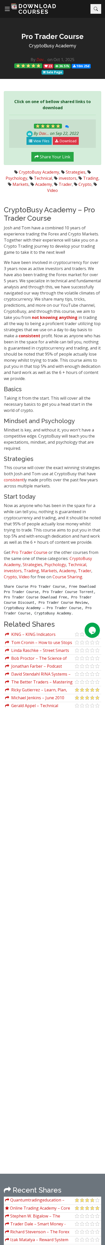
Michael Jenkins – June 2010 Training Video (34, 698)
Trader (65, 184)
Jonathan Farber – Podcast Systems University (33, 666)
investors (67, 178)
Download (67, 140)
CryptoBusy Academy (52, 45)
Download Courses (37, 9)
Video (52, 190)
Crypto (84, 184)
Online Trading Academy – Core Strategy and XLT (37, 1208)
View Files (40, 140)
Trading (90, 178)
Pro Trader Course (29, 552)
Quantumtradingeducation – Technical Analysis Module (34, 1200)
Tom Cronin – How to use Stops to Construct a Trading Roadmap (38, 643)
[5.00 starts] (28, 65)
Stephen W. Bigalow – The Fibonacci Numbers (32, 1216)
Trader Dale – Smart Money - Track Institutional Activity (35, 1224)
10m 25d (82, 66)
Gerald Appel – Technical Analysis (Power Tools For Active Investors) (36, 706)
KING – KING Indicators (32, 634)
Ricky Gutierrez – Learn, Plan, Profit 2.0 (36, 690)
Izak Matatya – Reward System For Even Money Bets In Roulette (36, 1240)
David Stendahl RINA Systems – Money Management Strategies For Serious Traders (39, 674)
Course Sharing (67, 577)
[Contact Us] (92, 630)
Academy (43, 184)
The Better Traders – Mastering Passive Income (39, 682)
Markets (20, 184)
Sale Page (54, 72)
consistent (29, 336)
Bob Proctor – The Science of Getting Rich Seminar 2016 (36, 658)
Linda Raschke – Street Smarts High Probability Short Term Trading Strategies (37, 651)
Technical (43, 178)
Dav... (41, 59)
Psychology (16, 178)
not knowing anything (54, 317)
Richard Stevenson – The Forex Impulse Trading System (37, 1232)
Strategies (75, 172)
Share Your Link (54, 157)
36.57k (63, 66)
